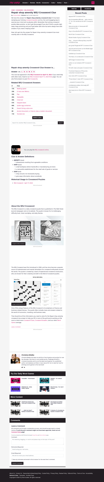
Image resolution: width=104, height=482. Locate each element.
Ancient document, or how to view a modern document (34, 111)
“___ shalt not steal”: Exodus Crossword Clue (28, 411)
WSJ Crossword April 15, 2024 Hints (41, 77)
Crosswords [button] (45, 3)
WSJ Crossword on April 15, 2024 (41, 75)
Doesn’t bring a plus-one (25, 108)
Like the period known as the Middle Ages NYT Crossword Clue (81, 49)
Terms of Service (43, 435)
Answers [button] (25, 3)
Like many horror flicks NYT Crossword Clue (80, 91)
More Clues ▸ (37, 118)
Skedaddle (20, 97)
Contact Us (19, 473)
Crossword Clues (29, 320)
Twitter (74, 9)
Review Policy (63, 473)
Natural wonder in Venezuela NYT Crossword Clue (78, 27)
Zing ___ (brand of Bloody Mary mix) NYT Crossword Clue (80, 41)
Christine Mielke (16, 15)
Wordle (38, 3)
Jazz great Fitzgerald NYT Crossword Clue (80, 45)
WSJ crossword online (42, 150)
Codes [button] (53, 3)
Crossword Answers (41, 320)
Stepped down (21, 103)
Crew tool (20, 100)
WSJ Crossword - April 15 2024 (23, 183)
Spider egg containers (24, 105)
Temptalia (22, 475)
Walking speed (21, 89)
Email (16, 453)
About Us (12, 473)
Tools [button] (65, 3)
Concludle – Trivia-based (28, 378)
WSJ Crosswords (32, 79)
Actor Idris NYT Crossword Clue (78, 76)
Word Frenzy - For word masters (56, 387)
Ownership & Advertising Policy (32, 473)
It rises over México (23, 91)
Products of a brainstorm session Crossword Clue (57, 411)
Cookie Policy (46, 473)
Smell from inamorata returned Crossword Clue (28, 402)
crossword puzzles (31, 20)
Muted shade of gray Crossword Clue (79, 37)
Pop (18, 94)
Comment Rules (16, 432)
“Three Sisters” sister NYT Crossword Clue (81, 79)
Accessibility (89, 473)
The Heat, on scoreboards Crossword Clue (81, 57)
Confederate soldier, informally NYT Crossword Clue (79, 86)
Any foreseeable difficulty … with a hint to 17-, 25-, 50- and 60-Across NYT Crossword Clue (81, 21)
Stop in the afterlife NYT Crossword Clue (80, 31)
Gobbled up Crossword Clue (77, 53)
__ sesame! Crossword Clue (76, 82)
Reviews (32, 3)
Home (13, 10)
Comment (14, 437)
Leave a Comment (16, 327)
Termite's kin (21, 114)
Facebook (88, 9)
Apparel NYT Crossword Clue (77, 16)
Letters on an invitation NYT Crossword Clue (80, 64)
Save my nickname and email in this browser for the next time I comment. (34, 459)
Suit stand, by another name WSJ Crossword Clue (56, 403)
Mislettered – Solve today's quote (27, 387)
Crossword (19, 10)
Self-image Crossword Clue (76, 60)
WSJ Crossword (29, 10)
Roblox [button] (59, 3)
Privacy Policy (35, 435)
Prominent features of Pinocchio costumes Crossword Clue (78, 72)
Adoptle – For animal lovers (56, 379)
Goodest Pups (30, 475)
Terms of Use (81, 473)
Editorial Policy (72, 473)
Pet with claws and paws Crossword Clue (80, 68)
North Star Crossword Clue (76, 34)
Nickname (17, 447)
